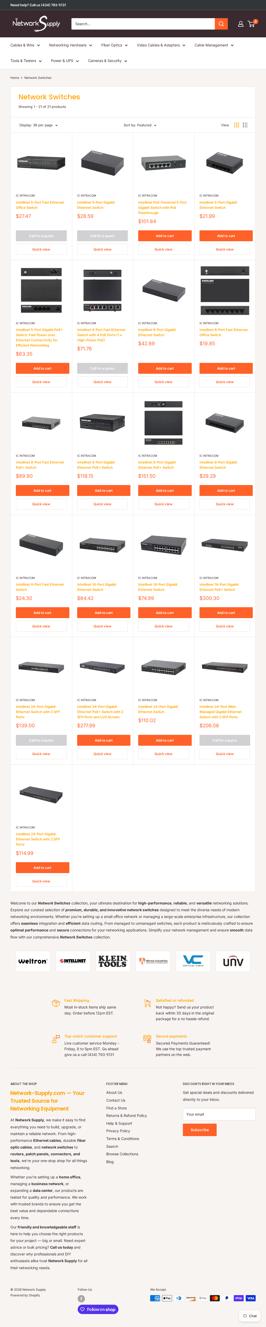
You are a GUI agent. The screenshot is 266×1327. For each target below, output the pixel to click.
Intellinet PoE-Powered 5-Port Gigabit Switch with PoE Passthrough (162, 207)
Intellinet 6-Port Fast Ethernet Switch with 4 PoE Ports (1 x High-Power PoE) (101, 335)
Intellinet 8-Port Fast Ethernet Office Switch (224, 332)
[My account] (240, 24)
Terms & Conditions (122, 1138)
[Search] (221, 24)
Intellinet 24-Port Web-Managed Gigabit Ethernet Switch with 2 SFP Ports (221, 711)
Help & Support (119, 1123)
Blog (110, 1161)
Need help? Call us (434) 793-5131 (38, 5)
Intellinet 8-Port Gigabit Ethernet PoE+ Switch (96, 464)
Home (14, 78)
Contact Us (115, 1100)
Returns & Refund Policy (126, 1115)
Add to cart (165, 236)
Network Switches (37, 78)
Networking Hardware (68, 45)
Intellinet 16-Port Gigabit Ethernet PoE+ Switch (219, 587)
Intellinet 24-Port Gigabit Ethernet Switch (158, 709)
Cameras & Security (105, 60)
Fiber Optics (111, 45)
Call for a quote (41, 236)
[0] (251, 24)
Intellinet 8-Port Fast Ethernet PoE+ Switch (40, 464)
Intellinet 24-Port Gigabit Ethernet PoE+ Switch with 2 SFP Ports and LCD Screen (100, 711)
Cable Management (211, 45)
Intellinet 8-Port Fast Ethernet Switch (40, 587)
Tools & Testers (23, 60)
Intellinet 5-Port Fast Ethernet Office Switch (40, 205)
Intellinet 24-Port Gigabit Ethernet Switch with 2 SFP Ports (38, 711)
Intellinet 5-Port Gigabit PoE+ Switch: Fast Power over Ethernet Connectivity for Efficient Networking (39, 337)
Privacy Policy (118, 1131)
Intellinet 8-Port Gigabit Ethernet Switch (157, 332)
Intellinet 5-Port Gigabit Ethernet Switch (96, 205)
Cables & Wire (22, 45)
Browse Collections (122, 1154)
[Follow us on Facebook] (81, 1298)
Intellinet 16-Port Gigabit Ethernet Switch (96, 587)
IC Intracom (25, 195)
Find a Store (116, 1108)
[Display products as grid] (236, 125)
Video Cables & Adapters (158, 45)
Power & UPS (62, 60)
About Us (114, 1092)
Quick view (41, 249)
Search (112, 1146)
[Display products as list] (245, 125)
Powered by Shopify (25, 1295)
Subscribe (200, 1130)
